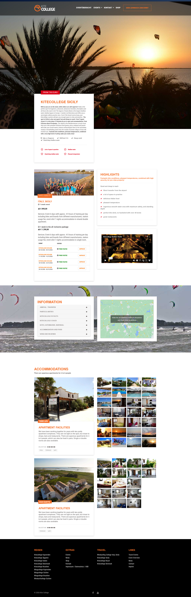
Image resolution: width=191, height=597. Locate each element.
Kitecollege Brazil (103, 561)
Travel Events (133, 555)
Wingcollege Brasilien (42, 576)
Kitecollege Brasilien (41, 567)
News (68, 558)
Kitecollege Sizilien (45, 248)
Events (97, 8)
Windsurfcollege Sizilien (42, 579)
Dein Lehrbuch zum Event (137, 8)
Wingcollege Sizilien (41, 573)
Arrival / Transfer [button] (48, 307)
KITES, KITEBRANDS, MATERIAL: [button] (52, 325)
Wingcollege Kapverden (42, 570)
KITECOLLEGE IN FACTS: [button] (49, 316)
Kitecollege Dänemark (42, 564)
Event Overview (134, 558)
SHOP (118, 8)
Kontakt (108, 8)
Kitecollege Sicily (103, 558)
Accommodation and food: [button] (51, 329)
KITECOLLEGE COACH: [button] (48, 320)
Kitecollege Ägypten (41, 558)
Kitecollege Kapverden (42, 555)
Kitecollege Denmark (104, 564)
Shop (67, 561)
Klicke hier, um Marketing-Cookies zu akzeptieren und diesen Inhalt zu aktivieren (127, 319)
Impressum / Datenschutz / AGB (77, 567)
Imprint (131, 567)
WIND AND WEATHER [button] (48, 334)
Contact (131, 564)
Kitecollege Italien (40, 561)
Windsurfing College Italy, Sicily (108, 555)
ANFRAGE (82, 249)
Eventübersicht (83, 8)
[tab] (64, 307)
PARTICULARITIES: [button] (47, 312)
